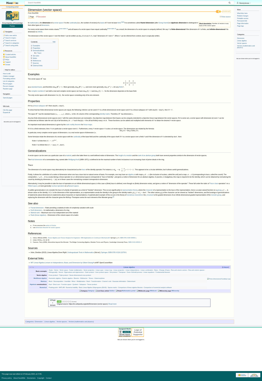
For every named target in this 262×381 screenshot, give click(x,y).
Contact (48, 378)
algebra (131, 174)
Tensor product (92, 284)
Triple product (63, 275)
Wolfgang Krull (73, 159)
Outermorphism (99, 278)
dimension (45, 25)
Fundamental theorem (163, 272)
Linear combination (147, 270)
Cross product (53, 275)
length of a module (125, 155)
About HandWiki (19, 378)
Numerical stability (72, 287)
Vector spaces (62, 322)
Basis (156, 270)
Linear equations (148, 272)
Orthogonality (53, 272)
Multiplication (81, 281)
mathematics (34, 23)
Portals (12, 26)
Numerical (43, 287)
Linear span (99, 270)
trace (83, 169)
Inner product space (101, 272)
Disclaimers (31, 378)
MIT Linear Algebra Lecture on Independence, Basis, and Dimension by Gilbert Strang (62, 263)
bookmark (226, 11)
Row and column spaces (196, 270)
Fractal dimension (37, 208)
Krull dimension (37, 159)
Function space (66, 284)
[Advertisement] (12, 154)
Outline (112, 291)
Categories (29, 322)
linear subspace (39, 106)
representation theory (130, 190)
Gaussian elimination (119, 281)
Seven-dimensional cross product (80, 275)
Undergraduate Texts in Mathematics (80, 252)
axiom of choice (51, 225)
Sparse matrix (112, 287)
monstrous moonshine (135, 195)
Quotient (75, 284)
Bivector (76, 278)
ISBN (121, 238)
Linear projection (118, 270)
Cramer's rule (106, 281)
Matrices (44, 281)
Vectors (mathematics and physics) (81, 322)
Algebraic (33, 284)
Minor (73, 281)
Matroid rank (35, 213)
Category (91, 291)
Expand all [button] (6, 112)
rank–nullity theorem (73, 124)
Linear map (108, 270)
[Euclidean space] (218, 279)
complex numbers (37, 91)
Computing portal (12, 7)
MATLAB (62, 287)
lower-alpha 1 (63, 28)
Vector (56, 270)
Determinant (131, 281)
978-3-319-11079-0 (119, 252)
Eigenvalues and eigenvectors (74, 272)
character (149, 190)
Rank (88, 281)
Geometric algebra (55, 278)
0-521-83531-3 (137, 242)
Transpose (122, 272)
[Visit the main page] (12, 15)
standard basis (36, 87)
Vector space (64, 270)
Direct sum (56, 284)
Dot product (113, 272)
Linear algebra (129, 267)
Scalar (51, 270)
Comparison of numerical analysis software (158, 287)
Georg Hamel (163, 23)
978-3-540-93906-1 (130, 238)
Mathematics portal (128, 291)
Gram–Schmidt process (134, 272)
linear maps (88, 124)
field (119, 23)
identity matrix (105, 114)
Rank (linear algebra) (38, 215)
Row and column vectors (179, 270)
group (219, 190)
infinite (40, 32)
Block (50, 281)
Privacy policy (7, 378)
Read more (112, 304)
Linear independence (132, 270)
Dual (50, 284)
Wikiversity (175, 291)
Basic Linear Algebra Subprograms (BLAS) (93, 287)
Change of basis (164, 270)
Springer (104, 252)
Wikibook (153, 291)
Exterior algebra (67, 278)
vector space (58, 23)
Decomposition (58, 281)
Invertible (67, 281)
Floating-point (53, 287)
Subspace (82, 284)
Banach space (73, 186)
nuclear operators (57, 186)
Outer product (89, 272)
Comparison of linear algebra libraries (130, 287)
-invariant (149, 195)
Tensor (91, 278)
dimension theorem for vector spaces (48, 227)
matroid (68, 155)
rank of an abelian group (147, 155)
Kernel (61, 272)
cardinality (73, 23)
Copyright (40, 378)
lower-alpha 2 (111, 28)
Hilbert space (33, 186)
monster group (216, 195)
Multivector (83, 278)
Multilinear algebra (40, 278)
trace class (214, 183)
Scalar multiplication (75, 270)
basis (102, 23)
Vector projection (89, 270)
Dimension (39, 322)
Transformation (96, 281)
